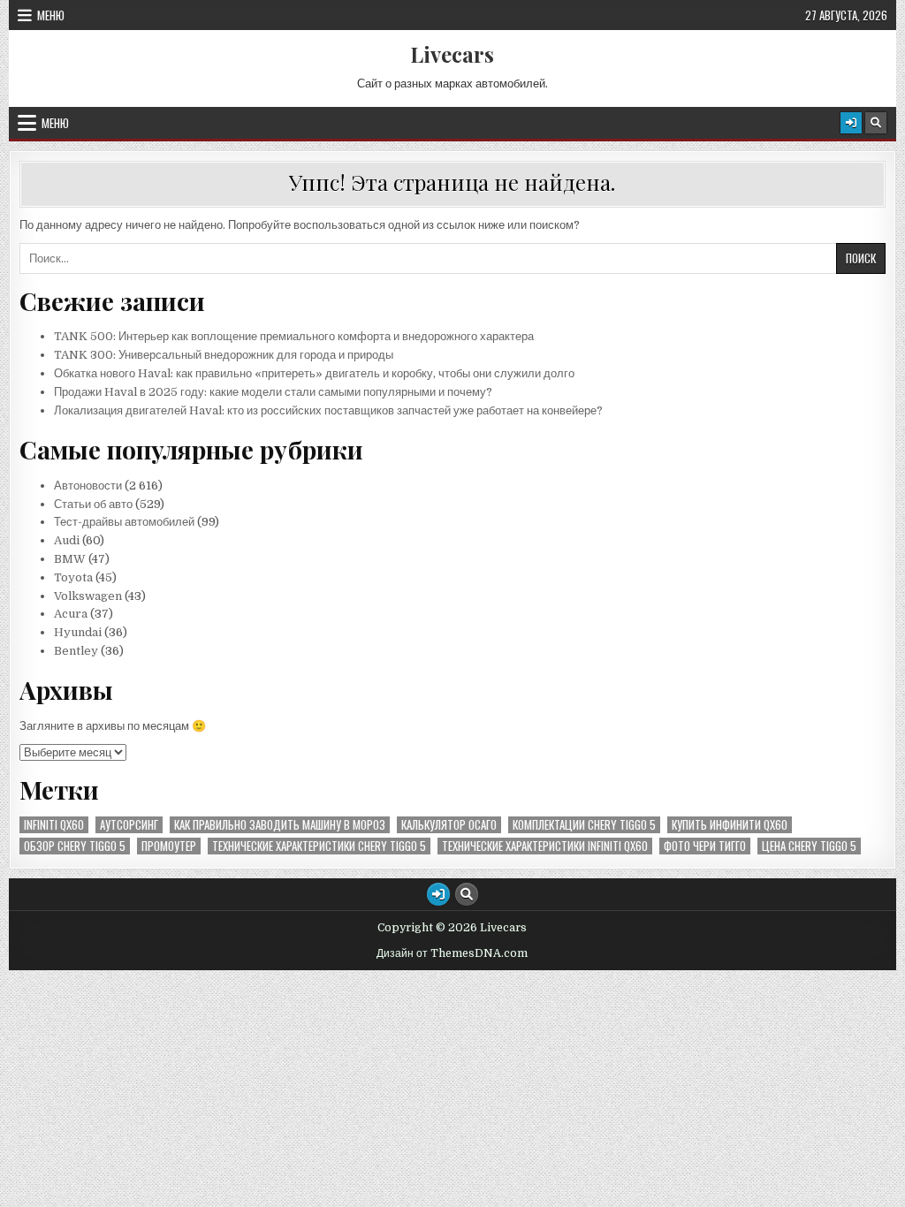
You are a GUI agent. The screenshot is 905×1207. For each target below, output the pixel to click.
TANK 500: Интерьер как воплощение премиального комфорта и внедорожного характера (294, 336)
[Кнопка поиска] (875, 122)
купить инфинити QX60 (729, 824)
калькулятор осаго (449, 824)
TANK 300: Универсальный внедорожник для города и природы (223, 354)
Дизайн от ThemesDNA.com (452, 953)
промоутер (168, 846)
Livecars (452, 54)
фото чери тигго (705, 846)
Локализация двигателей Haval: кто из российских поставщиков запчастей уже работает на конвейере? (328, 410)
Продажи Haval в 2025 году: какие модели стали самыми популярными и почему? (273, 392)
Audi (67, 540)
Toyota (73, 577)
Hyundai (78, 632)
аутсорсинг (129, 824)
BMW (70, 559)
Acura (70, 613)
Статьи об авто (93, 504)
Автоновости (88, 485)
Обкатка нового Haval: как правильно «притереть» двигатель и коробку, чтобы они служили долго (314, 373)
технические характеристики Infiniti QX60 (545, 846)
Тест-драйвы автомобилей (125, 521)
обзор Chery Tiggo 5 (74, 846)
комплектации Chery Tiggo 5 (584, 824)
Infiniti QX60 (54, 824)
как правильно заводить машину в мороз (279, 824)
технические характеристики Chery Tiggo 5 (319, 846)
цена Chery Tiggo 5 (809, 846)
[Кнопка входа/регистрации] (851, 122)
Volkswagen (88, 596)
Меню (51, 15)
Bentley (76, 650)
